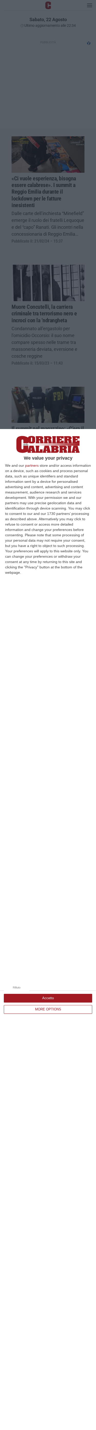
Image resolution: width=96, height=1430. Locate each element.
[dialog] (48, 929)
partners (32, 465)
